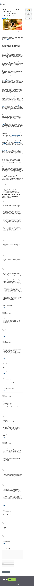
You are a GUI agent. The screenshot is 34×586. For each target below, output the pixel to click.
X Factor (20, 1)
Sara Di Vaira (17, 135)
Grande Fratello (28, 1)
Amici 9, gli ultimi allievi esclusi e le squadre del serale (10, 191)
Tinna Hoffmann (18, 53)
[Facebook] (2, 18)
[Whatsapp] (7, 18)
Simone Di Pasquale (7, 39)
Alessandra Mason (5, 150)
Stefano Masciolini (19, 149)
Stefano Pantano (17, 189)
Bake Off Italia (10, 3)
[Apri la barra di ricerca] (7, 6)
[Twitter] (4, 18)
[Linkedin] (5, 18)
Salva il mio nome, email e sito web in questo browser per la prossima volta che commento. (12, 568)
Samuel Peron (14, 188)
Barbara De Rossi (4, 48)
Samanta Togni (16, 67)
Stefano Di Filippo (6, 189)
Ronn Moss (6, 188)
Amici (16, 1)
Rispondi (4, 235)
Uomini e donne (10, 1)
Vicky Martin (5, 190)
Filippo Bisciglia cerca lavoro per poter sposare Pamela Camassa (11, 192)
